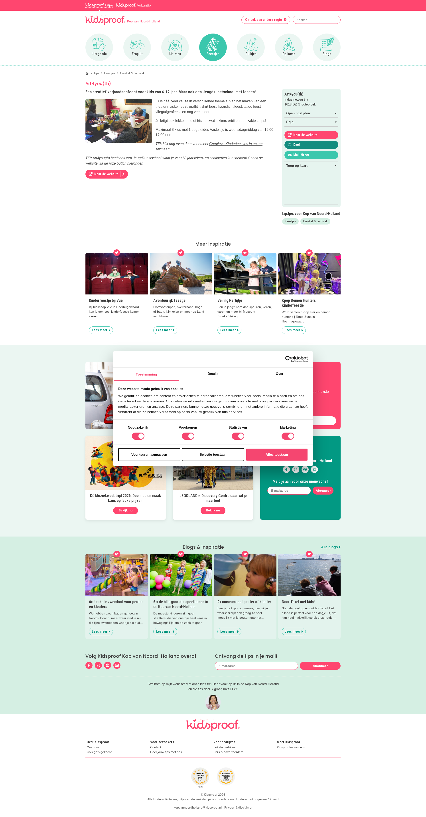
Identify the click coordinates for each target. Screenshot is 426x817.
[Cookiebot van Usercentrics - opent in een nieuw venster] (288, 359)
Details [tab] (213, 373)
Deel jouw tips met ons (166, 752)
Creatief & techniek (315, 221)
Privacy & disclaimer (238, 807)
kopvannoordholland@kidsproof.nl (198, 807)
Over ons (93, 747)
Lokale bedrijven (225, 747)
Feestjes (290, 221)
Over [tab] (279, 373)
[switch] (188, 436)
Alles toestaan (277, 454)
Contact (155, 747)
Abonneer (323, 490)
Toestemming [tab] (146, 374)
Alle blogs (330, 547)
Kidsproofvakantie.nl (291, 747)
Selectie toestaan (213, 454)
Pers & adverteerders (228, 752)
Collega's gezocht (99, 752)
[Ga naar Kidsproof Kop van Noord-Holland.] (87, 73)
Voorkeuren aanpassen (149, 454)
